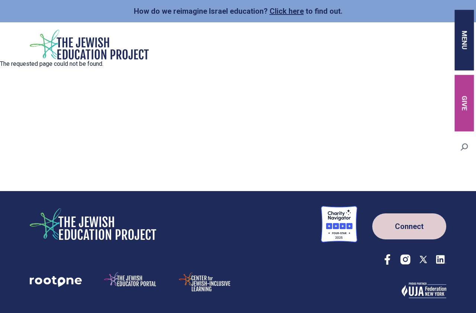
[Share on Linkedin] (441, 259)
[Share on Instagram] (405, 259)
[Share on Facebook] (387, 259)
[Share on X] (423, 259)
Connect (409, 226)
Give (465, 103)
